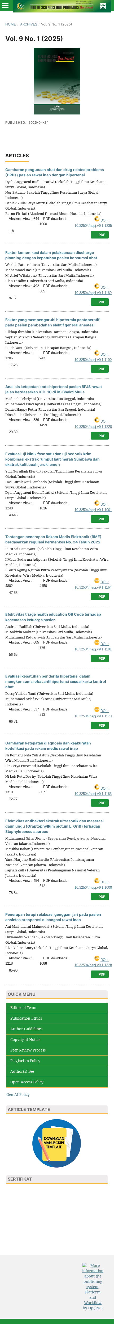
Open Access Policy (26, 1081)
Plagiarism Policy (25, 1060)
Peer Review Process (28, 1050)
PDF (101, 235)
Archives (28, 24)
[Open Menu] (5, 5)
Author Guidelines (26, 1028)
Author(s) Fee (22, 1071)
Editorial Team (23, 1007)
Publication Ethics (26, 1018)
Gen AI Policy (18, 1094)
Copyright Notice (25, 1039)
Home (10, 24)
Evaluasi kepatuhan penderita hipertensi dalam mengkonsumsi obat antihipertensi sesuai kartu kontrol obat (55, 681)
